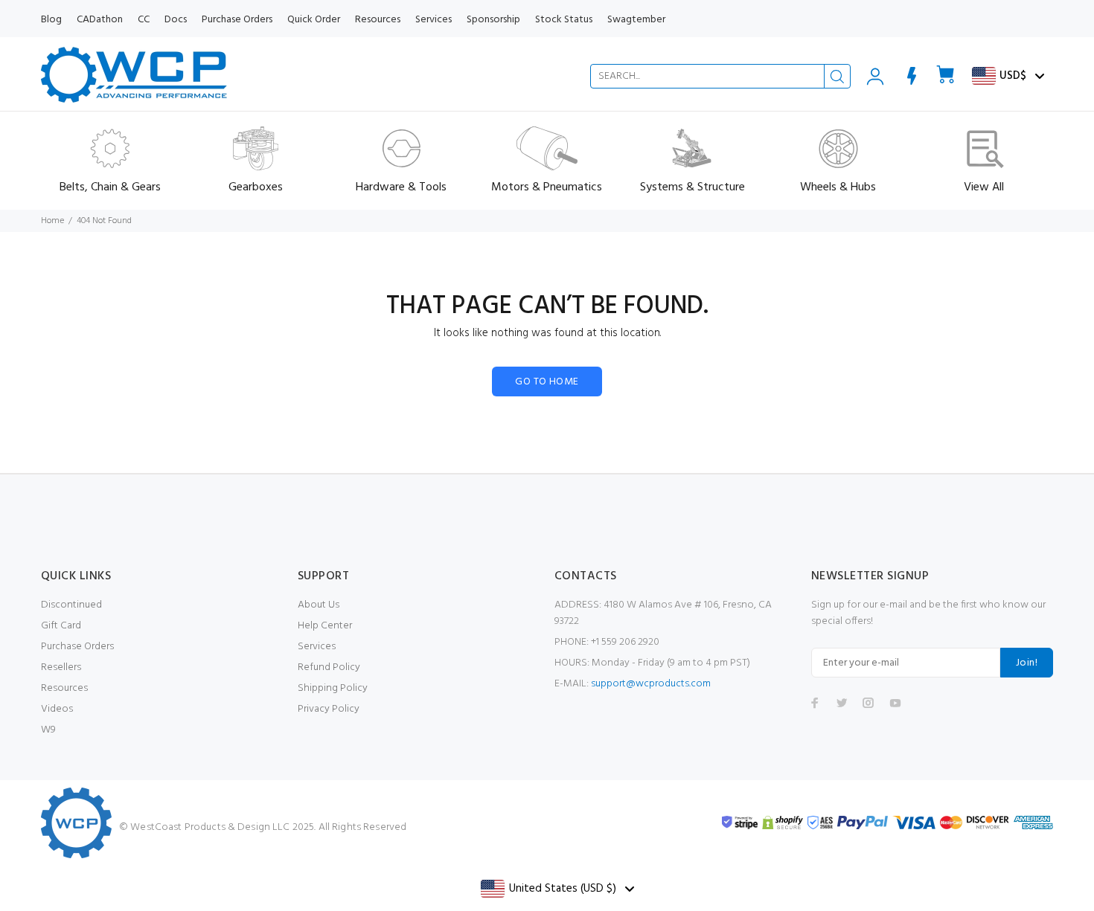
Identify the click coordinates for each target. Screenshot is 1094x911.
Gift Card (61, 625)
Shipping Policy (333, 688)
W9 (48, 729)
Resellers (61, 667)
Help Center (325, 625)
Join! (1026, 663)
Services (317, 646)
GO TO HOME (546, 381)
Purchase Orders (77, 646)
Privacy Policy (328, 709)
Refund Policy (329, 667)
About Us (318, 605)
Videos (57, 709)
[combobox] (720, 76)
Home (52, 220)
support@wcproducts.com (651, 683)
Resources (64, 688)
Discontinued (71, 605)
